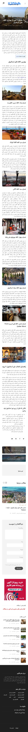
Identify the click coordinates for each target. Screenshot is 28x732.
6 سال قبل (18, 513)
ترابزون (23, 505)
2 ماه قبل (17, 631)
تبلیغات (16, 728)
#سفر (14, 697)
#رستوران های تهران (21, 697)
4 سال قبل (17, 25)
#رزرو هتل (5, 695)
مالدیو (19, 457)
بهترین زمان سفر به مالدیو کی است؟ (13, 459)
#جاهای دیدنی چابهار (21, 695)
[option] (14, 500)
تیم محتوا (20, 25)
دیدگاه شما (20, 528)
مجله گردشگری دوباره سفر (19, 710)
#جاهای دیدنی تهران (21, 692)
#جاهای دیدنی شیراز (12, 692)
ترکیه (18, 17)
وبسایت (21, 557)
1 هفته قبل (17, 623)
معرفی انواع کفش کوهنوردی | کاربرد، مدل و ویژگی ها (16, 451)
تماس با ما (12, 728)
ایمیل (21, 549)
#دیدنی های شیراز (12, 695)
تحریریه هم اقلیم (23, 513)
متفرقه (23, 448)
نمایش (17, 56)
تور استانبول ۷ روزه (22, 77)
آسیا (25, 505)
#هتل (10, 697)
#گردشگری (22, 699)
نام (22, 542)
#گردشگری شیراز (15, 699)
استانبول (20, 17)
